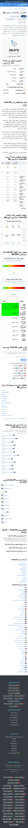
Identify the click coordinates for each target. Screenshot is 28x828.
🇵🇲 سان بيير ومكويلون (21, 638)
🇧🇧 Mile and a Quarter (7, 485)
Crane (3, 405)
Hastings (3, 398)
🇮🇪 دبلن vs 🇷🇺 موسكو (21, 370)
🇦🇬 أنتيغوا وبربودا (22, 589)
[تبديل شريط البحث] (9, 4)
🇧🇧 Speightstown (6, 489)
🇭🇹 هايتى (24, 667)
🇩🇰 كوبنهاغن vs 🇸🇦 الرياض (20, 373)
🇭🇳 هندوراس (23, 669)
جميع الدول (14, 748)
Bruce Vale (4, 413)
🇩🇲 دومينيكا (24, 634)
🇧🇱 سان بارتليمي (22, 636)
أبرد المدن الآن (14, 715)
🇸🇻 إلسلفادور (23, 594)
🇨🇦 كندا (25, 655)
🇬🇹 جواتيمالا (24, 631)
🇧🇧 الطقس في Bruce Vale (8, 472)
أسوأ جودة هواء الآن (14, 724)
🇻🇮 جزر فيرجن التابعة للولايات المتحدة (17, 625)
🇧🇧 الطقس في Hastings (7, 449)
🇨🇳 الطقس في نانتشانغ (20, 695)
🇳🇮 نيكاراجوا (23, 665)
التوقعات (24, 16)
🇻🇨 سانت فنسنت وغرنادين (20, 640)
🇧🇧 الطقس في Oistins (7, 442)
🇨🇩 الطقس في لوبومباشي (14, 701)
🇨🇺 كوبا (25, 657)
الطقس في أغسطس (14, 16)
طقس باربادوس (22, 21)
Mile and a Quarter (6, 415)
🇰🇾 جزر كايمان (23, 627)
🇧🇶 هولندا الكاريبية (22, 671)
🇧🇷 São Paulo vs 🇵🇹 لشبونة (19, 368)
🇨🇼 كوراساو (24, 659)
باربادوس (10, 8)
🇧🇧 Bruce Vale (5, 499)
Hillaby (3, 411)
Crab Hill (24, 579)
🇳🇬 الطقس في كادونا (8, 698)
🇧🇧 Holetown (5, 502)
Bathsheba (4, 396)
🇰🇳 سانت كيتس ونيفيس (21, 642)
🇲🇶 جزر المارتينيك (22, 619)
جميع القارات (14, 745)
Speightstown (5, 392)
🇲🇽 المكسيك (23, 598)
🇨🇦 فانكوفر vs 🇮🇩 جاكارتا (20, 375)
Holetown (4, 400)
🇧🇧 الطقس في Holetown (8, 452)
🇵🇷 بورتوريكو (23, 606)
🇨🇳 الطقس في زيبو (19, 703)
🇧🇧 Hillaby (4, 495)
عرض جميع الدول (9, 1)
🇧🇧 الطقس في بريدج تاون (8, 435)
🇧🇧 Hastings (4, 516)
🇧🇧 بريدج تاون (5, 512)
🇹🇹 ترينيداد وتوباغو (22, 608)
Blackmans (4, 407)
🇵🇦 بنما (25, 604)
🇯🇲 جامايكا (24, 610)
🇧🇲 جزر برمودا (23, 621)
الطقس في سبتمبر (21, 19)
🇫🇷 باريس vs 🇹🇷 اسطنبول (20, 365)
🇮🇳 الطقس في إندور (7, 695)
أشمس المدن (14, 722)
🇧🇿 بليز (25, 602)
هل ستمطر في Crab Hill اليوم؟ (16, 547)
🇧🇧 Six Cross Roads (7, 519)
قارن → (23, 360)
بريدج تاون (4, 390)
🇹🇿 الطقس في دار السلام (14, 690)
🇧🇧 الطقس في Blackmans (8, 462)
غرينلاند (3, 409)
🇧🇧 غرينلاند (4, 492)
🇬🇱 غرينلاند (24, 650)
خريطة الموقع (14, 743)
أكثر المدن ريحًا (14, 720)
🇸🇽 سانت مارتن (23, 648)
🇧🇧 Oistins (4, 522)
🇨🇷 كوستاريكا (23, 661)
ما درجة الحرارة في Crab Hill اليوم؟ (15, 551)
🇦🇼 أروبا (25, 587)
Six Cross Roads (6, 403)
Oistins (3, 394)
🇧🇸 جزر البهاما (23, 615)
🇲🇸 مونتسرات (23, 663)
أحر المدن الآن (23, 35)
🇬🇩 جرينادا (24, 613)
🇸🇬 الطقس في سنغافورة (14, 693)
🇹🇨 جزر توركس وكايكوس (20, 623)
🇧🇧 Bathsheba (5, 506)
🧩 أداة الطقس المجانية (14, 753)
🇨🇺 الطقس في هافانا (8, 703)
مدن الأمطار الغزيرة (14, 717)
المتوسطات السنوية (10, 19)
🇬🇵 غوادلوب (24, 652)
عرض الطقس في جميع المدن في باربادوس (16, 418)
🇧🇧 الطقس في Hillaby (7, 469)
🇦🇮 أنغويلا (24, 592)
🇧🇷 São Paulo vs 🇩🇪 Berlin (19, 378)
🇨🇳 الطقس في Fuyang (14, 685)
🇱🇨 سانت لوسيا (23, 644)
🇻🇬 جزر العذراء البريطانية (20, 617)
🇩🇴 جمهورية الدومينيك (21, 629)
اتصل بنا (14, 741)
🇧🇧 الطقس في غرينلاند (7, 466)
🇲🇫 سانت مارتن (23, 646)
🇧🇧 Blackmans (5, 509)
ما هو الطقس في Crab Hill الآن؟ (16, 536)
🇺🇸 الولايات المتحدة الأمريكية (19, 600)
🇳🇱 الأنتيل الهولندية (22, 596)
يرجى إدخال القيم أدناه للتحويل (20, 8)
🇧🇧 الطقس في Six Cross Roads (10, 456)
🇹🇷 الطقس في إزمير (14, 706)
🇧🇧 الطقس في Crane (7, 459)
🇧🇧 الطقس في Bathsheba (8, 445)
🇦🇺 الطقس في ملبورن (20, 698)
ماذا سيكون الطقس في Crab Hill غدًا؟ (15, 544)
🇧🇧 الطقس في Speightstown (9, 439)
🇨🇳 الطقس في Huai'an (14, 688)
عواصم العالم (14, 750)
